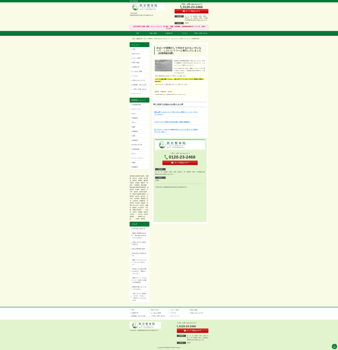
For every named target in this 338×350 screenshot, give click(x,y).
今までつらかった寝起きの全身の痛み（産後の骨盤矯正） (172, 122)
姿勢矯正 (135, 140)
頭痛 (133, 136)
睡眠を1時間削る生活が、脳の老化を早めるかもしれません (139, 235)
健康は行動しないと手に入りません (139, 288)
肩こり (134, 122)
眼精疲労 (135, 167)
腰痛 (133, 127)
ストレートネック (138, 158)
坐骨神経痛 (135, 149)
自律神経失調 (136, 104)
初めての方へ (136, 53)
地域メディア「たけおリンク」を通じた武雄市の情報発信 (139, 280)
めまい (134, 113)
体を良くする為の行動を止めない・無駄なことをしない (139, 271)
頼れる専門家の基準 (138, 249)
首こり (134, 153)
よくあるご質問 (137, 71)
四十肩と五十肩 (137, 144)
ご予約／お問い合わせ (200, 33)
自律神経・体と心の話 (139, 85)
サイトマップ (136, 93)
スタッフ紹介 (136, 58)
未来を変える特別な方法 (139, 254)
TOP (137, 33)
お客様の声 (169, 33)
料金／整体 (153, 33)
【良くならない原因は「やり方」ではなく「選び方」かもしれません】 (139, 297)
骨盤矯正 (135, 131)
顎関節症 (135, 118)
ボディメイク (136, 109)
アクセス (185, 33)
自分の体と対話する (138, 228)
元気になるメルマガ (138, 80)
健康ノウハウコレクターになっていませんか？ (139, 262)
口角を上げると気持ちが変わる (139, 243)
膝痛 (133, 162)
